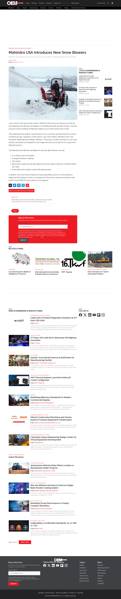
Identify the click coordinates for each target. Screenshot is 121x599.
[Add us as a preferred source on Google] (27, 185)
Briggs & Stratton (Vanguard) (43, 403)
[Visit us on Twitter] (85, 315)
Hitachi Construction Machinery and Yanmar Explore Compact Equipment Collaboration (51, 418)
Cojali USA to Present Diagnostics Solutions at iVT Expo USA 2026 (89, 78)
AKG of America (39, 383)
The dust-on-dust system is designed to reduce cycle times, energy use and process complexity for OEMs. (52, 494)
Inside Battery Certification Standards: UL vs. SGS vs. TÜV (53, 524)
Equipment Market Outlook (39, 415)
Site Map (80, 593)
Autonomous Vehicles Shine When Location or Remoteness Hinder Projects (52, 466)
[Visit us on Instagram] (103, 315)
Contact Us (72, 593)
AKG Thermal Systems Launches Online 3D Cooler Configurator (90, 112)
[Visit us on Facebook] (80, 315)
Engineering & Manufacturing (20, 48)
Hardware (12, 269)
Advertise (41, 593)
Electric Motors (35, 501)
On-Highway (34, 355)
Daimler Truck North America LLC (45, 363)
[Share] (14, 185)
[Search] (108, 3)
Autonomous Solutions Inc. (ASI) (44, 471)
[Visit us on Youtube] (94, 315)
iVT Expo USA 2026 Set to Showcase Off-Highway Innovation (88, 89)
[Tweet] (23, 185)
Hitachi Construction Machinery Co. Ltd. (47, 423)
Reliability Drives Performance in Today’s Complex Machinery (49, 504)
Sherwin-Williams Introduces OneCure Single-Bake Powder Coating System (52, 486)
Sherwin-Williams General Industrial (46, 490)
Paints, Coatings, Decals (16, 454)
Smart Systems (35, 335)
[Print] (10, 185)
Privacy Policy (47, 237)
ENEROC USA (38, 528)
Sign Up (23, 240)
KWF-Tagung (66, 272)
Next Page (25, 542)
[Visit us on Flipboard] (98, 315)
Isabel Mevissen (16, 457)
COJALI (36, 323)
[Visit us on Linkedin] (89, 315)
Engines (32, 395)
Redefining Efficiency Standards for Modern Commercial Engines (50, 398)
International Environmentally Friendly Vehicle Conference (47, 273)
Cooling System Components (39, 375)
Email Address (23, 223)
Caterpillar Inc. (39, 442)
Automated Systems (37, 463)
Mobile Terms (36, 237)
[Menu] (112, 3)
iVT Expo (37, 343)
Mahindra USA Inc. (17, 62)
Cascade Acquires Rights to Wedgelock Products (20, 273)
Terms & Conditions (61, 593)
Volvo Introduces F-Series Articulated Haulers (98, 273)
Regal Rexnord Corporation (43, 508)
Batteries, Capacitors (37, 520)
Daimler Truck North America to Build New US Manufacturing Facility (90, 101)
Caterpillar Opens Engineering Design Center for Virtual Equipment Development (53, 438)
